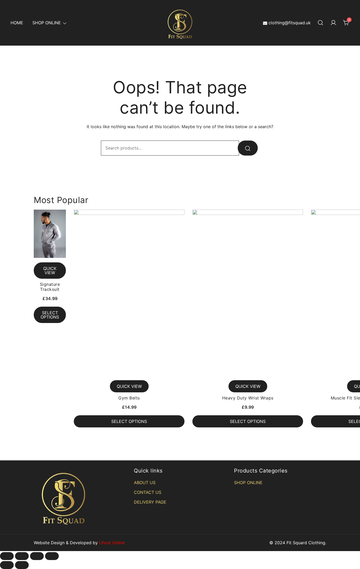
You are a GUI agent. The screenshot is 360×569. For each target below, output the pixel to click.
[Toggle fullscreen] (37, 556)
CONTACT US (147, 492)
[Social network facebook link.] (236, 496)
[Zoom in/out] (52, 556)
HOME (17, 22)
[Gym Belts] (129, 293)
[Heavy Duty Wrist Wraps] (247, 293)
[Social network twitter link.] (251, 496)
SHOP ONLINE (46, 22)
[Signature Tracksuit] (50, 234)
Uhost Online (112, 542)
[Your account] (333, 23)
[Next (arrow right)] (22, 565)
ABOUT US (144, 482)
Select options (50, 315)
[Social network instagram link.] (266, 496)
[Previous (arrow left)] (7, 565)
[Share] (22, 556)
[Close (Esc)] (7, 556)
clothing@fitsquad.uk (290, 22)
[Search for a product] (320, 23)
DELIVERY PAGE (150, 502)
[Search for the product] (248, 148)
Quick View (49, 270)
